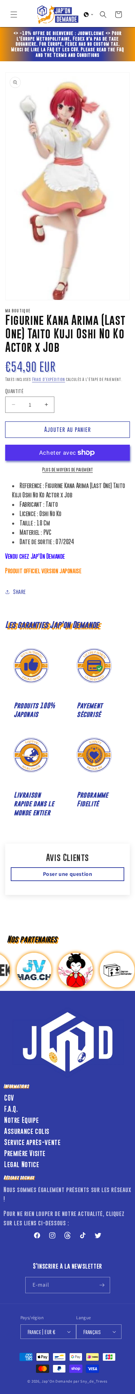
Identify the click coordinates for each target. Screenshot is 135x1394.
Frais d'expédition (48, 379)
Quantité (14, 391)
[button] (13, 14)
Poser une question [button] (67, 874)
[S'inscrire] (102, 1285)
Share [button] (19, 591)
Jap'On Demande (57, 1381)
